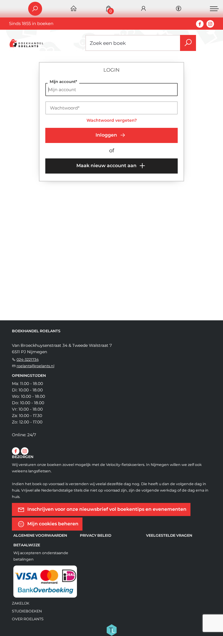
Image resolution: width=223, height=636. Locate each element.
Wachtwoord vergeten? (112, 120)
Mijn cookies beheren (52, 524)
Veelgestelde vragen (169, 535)
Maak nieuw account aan (107, 165)
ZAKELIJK (20, 603)
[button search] (188, 43)
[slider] (55, 217)
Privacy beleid (95, 535)
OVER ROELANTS (28, 619)
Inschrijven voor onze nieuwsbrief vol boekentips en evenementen (113, 187)
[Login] (143, 9)
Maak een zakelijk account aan (89, 200)
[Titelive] (111, 629)
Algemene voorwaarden (40, 535)
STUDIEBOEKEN (27, 611)
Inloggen (107, 135)
